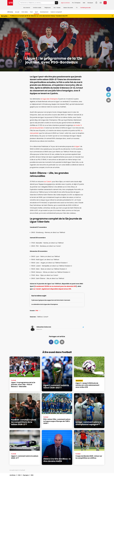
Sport (36, 12)
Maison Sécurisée (68, 7)
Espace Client (105, 2)
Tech (31, 12)
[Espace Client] (105, 2)
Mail (108, 100)
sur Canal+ (48, 182)
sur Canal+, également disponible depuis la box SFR (52, 289)
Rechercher (56, 2)
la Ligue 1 (77, 146)
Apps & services (65, 2)
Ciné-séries (24, 12)
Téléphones (47, 7)
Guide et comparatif (56, 12)
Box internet (26, 7)
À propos (26, 475)
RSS (32, 475)
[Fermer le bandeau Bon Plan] (112, 16)
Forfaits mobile (37, 7)
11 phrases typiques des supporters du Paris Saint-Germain (50, 300)
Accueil (17, 12)
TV (76, 7)
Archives (12, 475)
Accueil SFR (10, 2)
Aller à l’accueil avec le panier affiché (96, 2)
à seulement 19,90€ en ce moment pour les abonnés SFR (55, 286)
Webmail (101, 2)
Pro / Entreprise (76, 2)
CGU (19, 475)
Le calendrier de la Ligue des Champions (44, 304)
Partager (108, 89)
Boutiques (90, 2)
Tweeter (108, 94)
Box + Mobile (57, 7)
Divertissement (44, 12)
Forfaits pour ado (85, 7)
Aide (84, 2)
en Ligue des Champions (49, 99)
